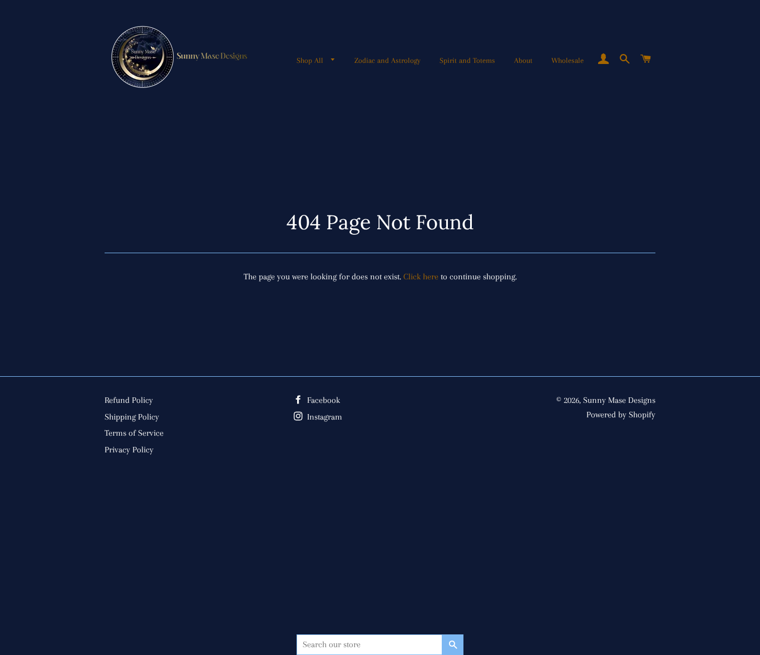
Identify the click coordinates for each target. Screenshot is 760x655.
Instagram (323, 417)
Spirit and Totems (467, 60)
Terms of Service (134, 433)
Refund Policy (129, 400)
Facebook (322, 400)
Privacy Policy (129, 450)
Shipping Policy (132, 417)
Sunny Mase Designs (619, 400)
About (523, 60)
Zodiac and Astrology (387, 60)
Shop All (311, 60)
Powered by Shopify (620, 415)
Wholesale (567, 60)
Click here (420, 277)
